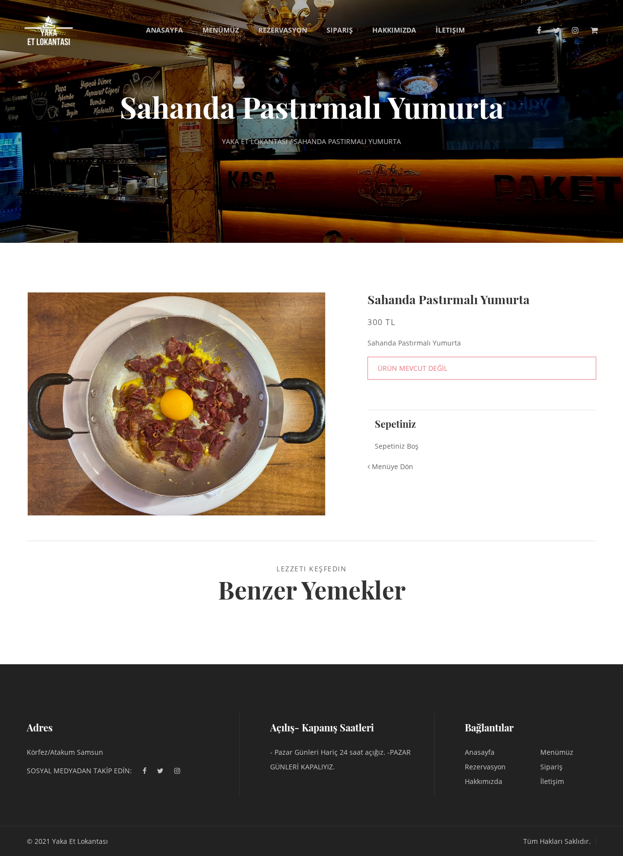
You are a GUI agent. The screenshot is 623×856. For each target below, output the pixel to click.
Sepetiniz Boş (397, 446)
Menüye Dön (391, 466)
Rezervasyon (282, 30)
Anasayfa (164, 30)
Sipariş (340, 30)
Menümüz (220, 30)
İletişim (450, 30)
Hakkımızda (394, 30)
